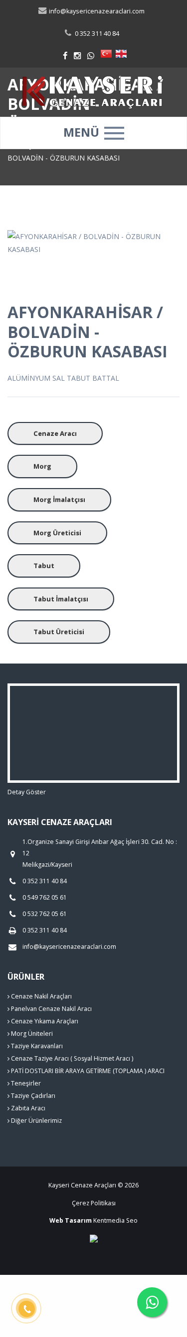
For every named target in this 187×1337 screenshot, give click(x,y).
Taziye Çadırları (32, 1095)
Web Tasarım (70, 1220)
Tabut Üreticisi (58, 631)
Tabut (43, 565)
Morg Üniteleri (31, 1033)
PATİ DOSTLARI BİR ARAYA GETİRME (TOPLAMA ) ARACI (87, 1071)
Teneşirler (25, 1083)
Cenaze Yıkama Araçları (43, 1021)
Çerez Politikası (94, 1203)
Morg (42, 466)
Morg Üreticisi (57, 532)
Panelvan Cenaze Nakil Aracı (50, 1008)
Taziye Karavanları (36, 1046)
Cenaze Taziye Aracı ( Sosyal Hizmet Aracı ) (71, 1058)
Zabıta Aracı (27, 1108)
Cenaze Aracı (55, 433)
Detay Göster (26, 792)
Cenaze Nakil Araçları (40, 996)
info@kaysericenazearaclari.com (96, 11)
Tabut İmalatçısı (60, 598)
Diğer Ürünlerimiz (35, 1120)
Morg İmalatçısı (59, 499)
